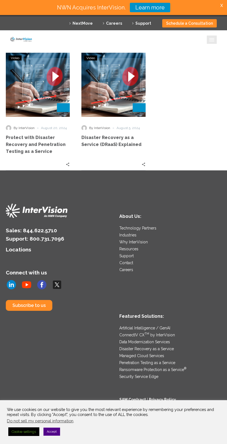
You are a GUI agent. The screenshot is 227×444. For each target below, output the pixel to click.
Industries (127, 235)
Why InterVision (133, 242)
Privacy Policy (162, 399)
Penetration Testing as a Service (147, 362)
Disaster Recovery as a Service (146, 349)
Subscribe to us (29, 305)
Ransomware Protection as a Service (152, 369)
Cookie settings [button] (24, 432)
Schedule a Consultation (189, 23)
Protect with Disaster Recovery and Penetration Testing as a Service (36, 144)
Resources (128, 249)
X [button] (221, 5)
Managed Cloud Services (141, 356)
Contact (126, 263)
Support (143, 23)
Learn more (150, 7)
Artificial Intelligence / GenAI (144, 328)
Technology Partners (137, 228)
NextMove (83, 23)
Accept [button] (52, 431)
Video (15, 58)
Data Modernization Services (144, 342)
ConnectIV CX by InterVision (147, 335)
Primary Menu (212, 40)
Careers (114, 23)
